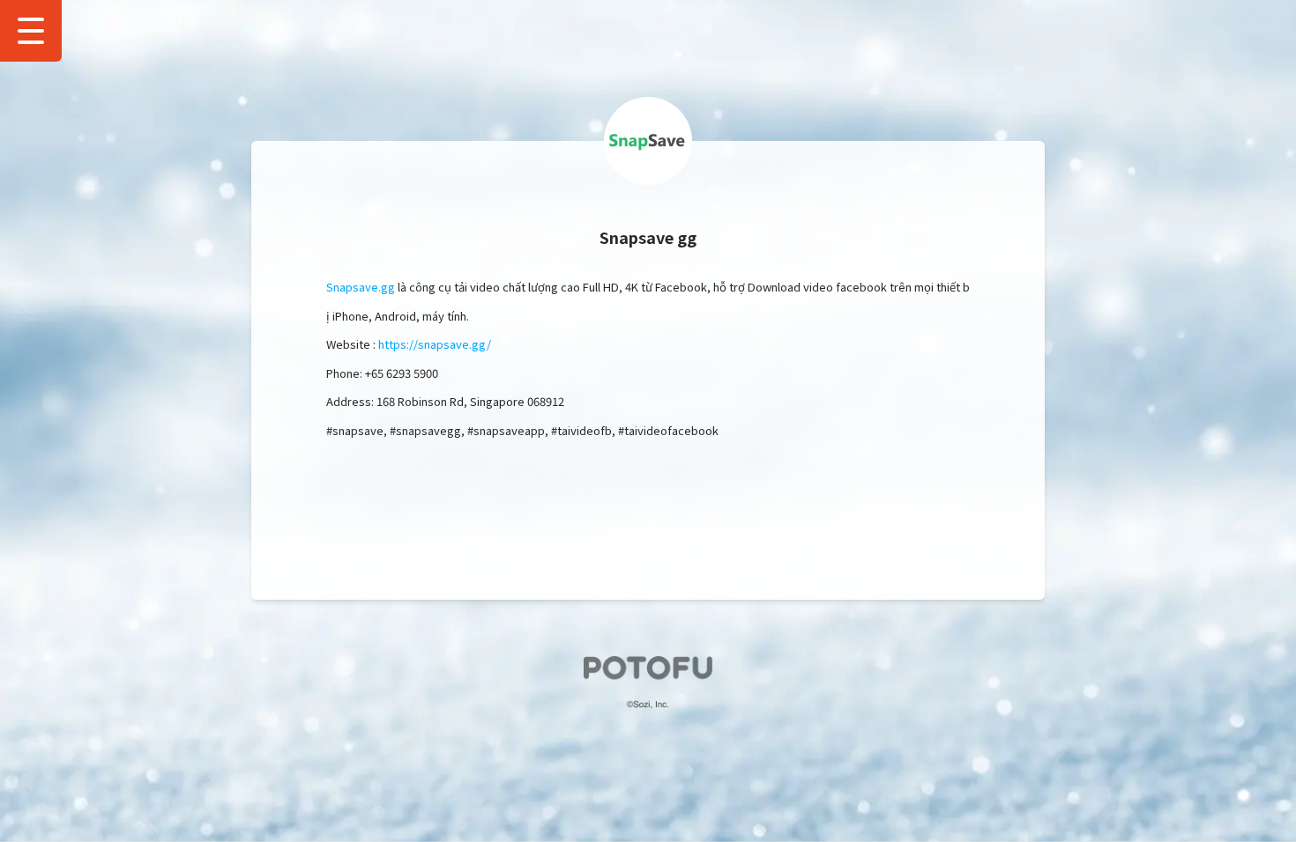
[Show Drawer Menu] (31, 31)
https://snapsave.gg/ (434, 344)
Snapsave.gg (360, 286)
